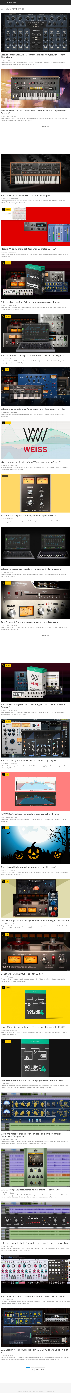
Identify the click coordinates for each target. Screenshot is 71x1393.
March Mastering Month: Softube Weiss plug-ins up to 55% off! (31, 462)
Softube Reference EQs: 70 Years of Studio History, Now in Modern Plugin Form (33, 56)
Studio (8, 60)
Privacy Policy (27, 1391)
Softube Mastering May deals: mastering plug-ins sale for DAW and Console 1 (33, 705)
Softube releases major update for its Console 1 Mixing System (31, 568)
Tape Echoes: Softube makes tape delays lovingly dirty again (29, 622)
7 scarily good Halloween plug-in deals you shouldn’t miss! (28, 867)
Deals (15, 252)
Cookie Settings (50, 1391)
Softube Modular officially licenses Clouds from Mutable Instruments (34, 1296)
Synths (15, 116)
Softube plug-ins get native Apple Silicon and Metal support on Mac (33, 408)
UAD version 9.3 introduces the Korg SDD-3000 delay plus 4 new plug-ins (35, 1351)
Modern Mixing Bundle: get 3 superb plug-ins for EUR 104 (28, 248)
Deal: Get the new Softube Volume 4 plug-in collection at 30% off (32, 1080)
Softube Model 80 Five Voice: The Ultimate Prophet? (26, 195)
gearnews (11, 2)
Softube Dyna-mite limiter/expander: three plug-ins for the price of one (35, 1243)
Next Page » (40, 1369)
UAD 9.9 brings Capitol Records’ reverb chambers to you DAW (31, 1189)
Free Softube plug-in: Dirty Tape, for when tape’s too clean (28, 515)
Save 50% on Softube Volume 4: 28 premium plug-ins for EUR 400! (33, 1027)
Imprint (35, 1391)
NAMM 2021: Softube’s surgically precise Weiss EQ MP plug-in (31, 813)
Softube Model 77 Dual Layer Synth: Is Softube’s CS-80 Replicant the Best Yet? (34, 111)
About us (19, 1391)
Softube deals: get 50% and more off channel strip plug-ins (28, 760)
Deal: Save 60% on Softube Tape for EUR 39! (22, 973)
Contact (41, 1391)
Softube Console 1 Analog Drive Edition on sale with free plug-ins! (32, 355)
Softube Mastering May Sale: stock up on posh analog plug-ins (30, 302)
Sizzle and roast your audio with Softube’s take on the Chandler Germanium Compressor (31, 1135)
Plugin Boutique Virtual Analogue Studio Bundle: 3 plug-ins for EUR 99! (35, 920)
